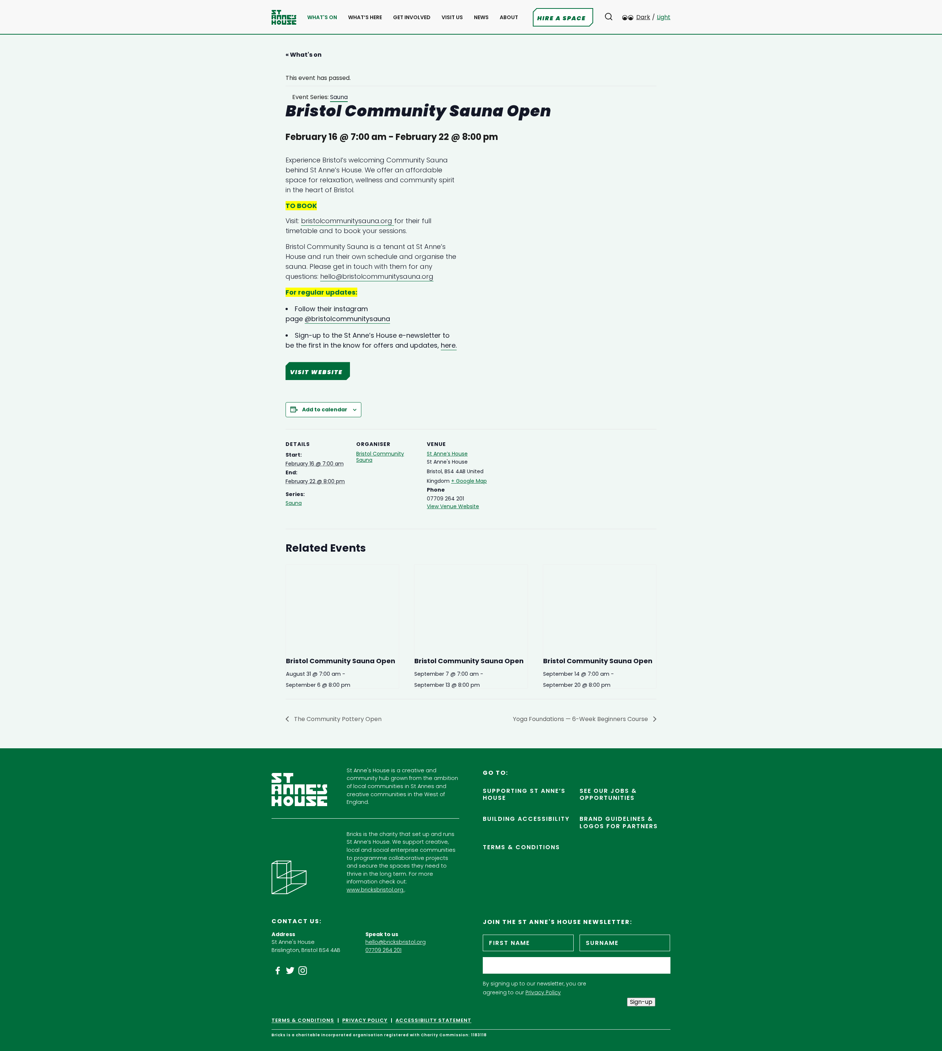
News (481, 17)
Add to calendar (324, 409)
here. (449, 345)
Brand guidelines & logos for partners (619, 822)
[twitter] (290, 970)
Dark (643, 17)
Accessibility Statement (433, 1020)
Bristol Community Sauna (380, 457)
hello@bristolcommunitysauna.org (376, 276)
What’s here (365, 17)
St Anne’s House (447, 453)
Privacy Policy (543, 992)
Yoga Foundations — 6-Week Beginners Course (581, 719)
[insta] (302, 970)
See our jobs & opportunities (608, 794)
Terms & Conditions (521, 847)
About (509, 17)
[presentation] (342, 607)
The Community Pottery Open (337, 719)
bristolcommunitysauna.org (347, 220)
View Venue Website (453, 506)
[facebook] (277, 970)
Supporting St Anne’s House (524, 794)
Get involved (412, 17)
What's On (322, 17)
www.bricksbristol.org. (375, 889)
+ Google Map (469, 481)
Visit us (452, 17)
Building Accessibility (526, 819)
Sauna (294, 503)
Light (663, 17)
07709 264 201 (383, 950)
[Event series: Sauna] (352, 685)
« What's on (304, 54)
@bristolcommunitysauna (347, 318)
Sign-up (641, 1002)
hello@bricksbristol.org (395, 942)
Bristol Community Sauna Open (340, 660)
